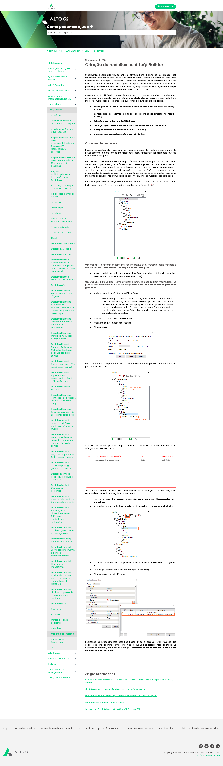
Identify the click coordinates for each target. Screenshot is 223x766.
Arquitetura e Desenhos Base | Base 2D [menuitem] (63, 130)
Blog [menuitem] (5, 728)
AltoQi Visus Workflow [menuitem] (59, 677)
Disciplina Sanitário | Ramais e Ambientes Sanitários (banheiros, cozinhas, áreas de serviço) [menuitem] (62, 440)
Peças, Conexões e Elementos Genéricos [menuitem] (62, 220)
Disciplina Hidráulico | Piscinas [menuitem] (61, 388)
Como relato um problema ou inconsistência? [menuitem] (150, 728)
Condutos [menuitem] (56, 213)
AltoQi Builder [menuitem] (55, 109)
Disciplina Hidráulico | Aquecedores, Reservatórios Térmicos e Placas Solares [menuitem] (63, 377)
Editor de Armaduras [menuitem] (58, 658)
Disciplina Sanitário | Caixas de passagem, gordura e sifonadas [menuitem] (61, 465)
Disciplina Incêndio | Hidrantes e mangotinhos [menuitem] (61, 564)
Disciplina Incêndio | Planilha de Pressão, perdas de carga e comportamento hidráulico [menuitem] (61, 578)
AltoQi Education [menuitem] (56, 85)
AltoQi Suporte (54, 50)
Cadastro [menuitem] (56, 202)
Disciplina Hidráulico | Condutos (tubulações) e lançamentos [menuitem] (63, 336)
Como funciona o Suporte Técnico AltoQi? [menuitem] (99, 728)
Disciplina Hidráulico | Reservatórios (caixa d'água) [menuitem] (61, 293)
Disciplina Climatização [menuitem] (62, 254)
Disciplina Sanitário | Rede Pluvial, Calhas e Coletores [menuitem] (62, 476)
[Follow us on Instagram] (201, 746)
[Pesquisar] (173, 32)
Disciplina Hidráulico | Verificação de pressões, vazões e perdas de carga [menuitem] (63, 399)
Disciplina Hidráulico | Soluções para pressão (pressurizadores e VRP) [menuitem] (63, 412)
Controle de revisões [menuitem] (62, 633)
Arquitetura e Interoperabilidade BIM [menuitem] (59, 97)
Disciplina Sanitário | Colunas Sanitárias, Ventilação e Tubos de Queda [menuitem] (62, 424)
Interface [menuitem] (56, 115)
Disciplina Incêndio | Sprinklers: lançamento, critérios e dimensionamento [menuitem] (63, 551)
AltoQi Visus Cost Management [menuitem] (56, 671)
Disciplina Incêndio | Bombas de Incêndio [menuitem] (61, 540)
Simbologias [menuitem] (57, 207)
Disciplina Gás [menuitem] (58, 285)
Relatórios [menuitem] (56, 609)
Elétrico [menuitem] (52, 664)
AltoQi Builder (73, 50)
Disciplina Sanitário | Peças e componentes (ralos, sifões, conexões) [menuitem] (63, 454)
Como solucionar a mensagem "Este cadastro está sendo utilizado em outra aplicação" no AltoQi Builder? (129, 681)
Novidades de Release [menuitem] (59, 90)
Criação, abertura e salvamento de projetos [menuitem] (63, 122)
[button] (75, 68)
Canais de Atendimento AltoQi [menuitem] (56, 728)
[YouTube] (206, 746)
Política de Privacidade (208, 755)
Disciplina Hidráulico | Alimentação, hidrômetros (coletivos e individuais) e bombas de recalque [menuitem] (63, 307)
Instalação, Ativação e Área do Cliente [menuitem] (59, 70)
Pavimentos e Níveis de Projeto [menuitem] (62, 195)
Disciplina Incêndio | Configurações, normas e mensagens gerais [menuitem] (63, 530)
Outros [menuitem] (54, 647)
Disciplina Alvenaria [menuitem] (61, 248)
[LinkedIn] (218, 746)
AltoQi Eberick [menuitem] (55, 104)
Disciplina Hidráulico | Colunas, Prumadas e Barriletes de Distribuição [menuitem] (61, 323)
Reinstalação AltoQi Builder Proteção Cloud (104, 702)
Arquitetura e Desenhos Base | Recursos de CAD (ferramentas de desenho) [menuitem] (63, 161)
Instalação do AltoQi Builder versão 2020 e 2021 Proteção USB (112, 709)
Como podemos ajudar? (70, 26)
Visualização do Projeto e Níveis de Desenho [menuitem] (62, 187)
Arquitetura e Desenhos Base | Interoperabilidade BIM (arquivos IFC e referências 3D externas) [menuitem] (63, 144)
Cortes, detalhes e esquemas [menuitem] (60, 621)
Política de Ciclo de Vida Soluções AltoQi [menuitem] (200, 728)
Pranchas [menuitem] (56, 628)
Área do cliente (165, 6)
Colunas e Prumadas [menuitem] (61, 232)
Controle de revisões (95, 50)
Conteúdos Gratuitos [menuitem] (24, 728)
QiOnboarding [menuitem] (55, 62)
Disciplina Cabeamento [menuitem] (63, 243)
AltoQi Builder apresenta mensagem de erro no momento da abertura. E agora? (121, 695)
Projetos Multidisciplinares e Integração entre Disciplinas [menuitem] (60, 176)
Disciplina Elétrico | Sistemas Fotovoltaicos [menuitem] (63, 278)
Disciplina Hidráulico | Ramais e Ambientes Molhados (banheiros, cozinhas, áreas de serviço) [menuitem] (62, 350)
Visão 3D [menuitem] (55, 614)
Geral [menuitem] (54, 238)
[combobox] (109, 32)
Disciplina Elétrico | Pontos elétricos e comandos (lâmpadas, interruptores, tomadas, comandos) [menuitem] (63, 265)
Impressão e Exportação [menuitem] (57, 641)
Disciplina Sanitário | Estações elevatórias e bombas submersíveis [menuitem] (62, 499)
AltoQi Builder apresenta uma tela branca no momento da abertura (115, 689)
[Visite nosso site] (212, 746)
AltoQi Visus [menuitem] (54, 653)
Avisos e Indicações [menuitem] (61, 227)
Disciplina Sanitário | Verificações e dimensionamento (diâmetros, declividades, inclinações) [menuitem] (61, 515)
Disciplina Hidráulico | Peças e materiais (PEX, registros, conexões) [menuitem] (63, 364)
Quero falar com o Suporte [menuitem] (57, 78)
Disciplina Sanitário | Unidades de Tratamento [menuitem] (61, 488)
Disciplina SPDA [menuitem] (59, 603)
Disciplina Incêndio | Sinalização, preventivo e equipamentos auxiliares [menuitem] (62, 594)
